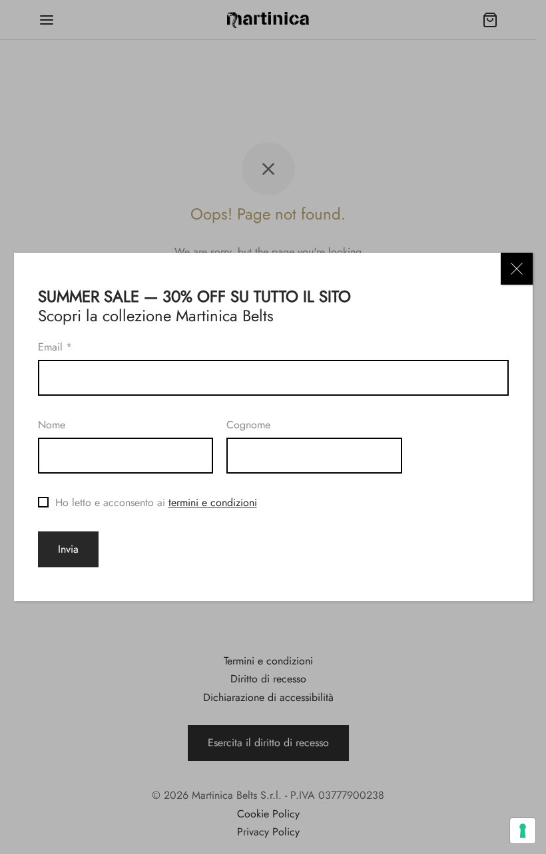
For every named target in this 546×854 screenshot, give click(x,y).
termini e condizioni (212, 502)
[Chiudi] (517, 269)
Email (55, 347)
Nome (51, 424)
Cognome (248, 424)
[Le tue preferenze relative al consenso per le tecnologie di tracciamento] (522, 830)
